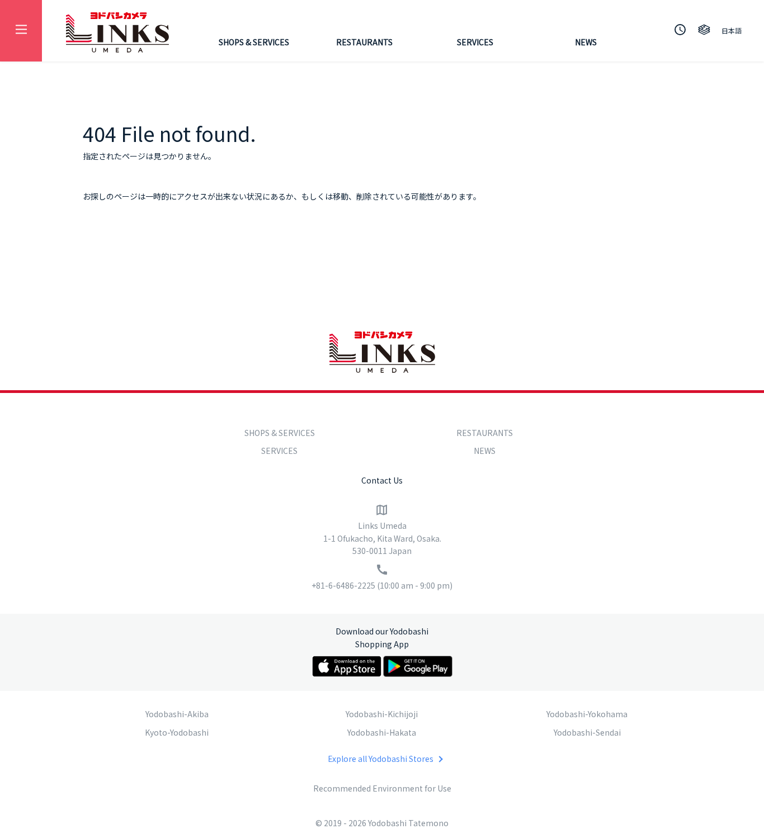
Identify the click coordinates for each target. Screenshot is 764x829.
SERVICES (475, 42)
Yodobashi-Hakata (381, 732)
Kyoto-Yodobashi (177, 732)
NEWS (586, 42)
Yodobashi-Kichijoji (382, 713)
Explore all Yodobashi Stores (380, 758)
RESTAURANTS (364, 42)
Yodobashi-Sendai (587, 732)
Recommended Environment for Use (382, 788)
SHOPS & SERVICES (254, 42)
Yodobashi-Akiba (177, 713)
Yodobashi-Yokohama (587, 713)
